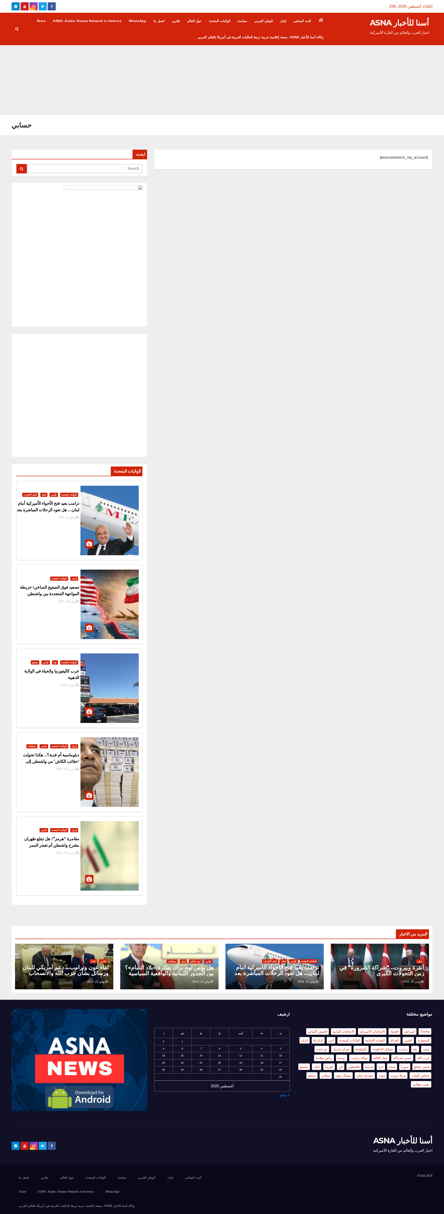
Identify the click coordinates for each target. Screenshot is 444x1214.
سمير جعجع (422, 1067)
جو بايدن (321, 1049)
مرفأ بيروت (398, 1075)
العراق (394, 1040)
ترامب (403, 1049)
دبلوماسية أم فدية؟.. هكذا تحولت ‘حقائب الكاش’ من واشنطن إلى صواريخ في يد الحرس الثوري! (51, 761)
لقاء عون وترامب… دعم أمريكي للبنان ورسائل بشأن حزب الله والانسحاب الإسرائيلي (65, 973)
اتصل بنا (159, 21)
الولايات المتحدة (219, 21)
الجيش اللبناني (317, 1031)
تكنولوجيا (361, 1049)
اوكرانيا (318, 1040)
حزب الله (423, 1058)
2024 (429, 1175)
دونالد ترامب (359, 1058)
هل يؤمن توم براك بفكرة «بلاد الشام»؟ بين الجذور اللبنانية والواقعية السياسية (169, 970)
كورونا (329, 1067)
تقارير (176, 21)
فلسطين (354, 1067)
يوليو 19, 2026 (66, 601)
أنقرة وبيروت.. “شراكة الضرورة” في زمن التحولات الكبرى (381, 970)
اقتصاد (394, 1031)
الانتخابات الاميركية (372, 1031)
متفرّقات (32, 746)
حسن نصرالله (402, 1058)
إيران (74, 578)
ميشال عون (343, 1075)
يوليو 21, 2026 (66, 517)
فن (341, 1067)
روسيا (341, 1058)
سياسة (242, 21)
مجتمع (35, 662)
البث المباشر (302, 21)
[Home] (321, 21)
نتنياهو (312, 1075)
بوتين (426, 1049)
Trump (425, 1031)
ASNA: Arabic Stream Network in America (87, 21)
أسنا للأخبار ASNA (399, 23)
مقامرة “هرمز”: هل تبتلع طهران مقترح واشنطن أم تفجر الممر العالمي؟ (51, 845)
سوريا (405, 1067)
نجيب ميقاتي (421, 1084)
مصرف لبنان (364, 1075)
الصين (408, 1040)
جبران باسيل (341, 1049)
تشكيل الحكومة (382, 1049)
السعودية (424, 1040)
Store (41, 21)
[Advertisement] (222, 79)
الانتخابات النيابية (343, 1031)
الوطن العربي (263, 21)
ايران (304, 1040)
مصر (382, 1075)
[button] (17, 29)
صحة (392, 1067)
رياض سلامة (324, 1058)
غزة (380, 1067)
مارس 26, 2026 (65, 853)
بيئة (55, 662)
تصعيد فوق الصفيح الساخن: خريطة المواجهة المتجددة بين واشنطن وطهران (49, 594)
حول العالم (194, 21)
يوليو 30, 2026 (411, 981)
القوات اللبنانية (375, 1040)
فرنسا (369, 1067)
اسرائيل (409, 1031)
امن (331, 1040)
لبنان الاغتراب (30, 494)
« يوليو (285, 1095)
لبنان (283, 21)
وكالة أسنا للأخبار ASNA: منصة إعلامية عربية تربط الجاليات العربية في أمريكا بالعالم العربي (261, 37)
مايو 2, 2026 (67, 685)
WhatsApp (137, 21)
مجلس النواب (420, 1075)
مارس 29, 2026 (65, 769)
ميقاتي (325, 1075)
